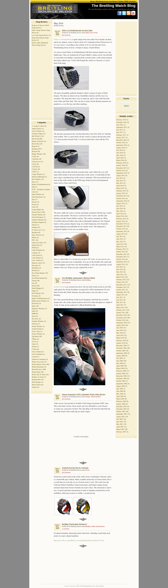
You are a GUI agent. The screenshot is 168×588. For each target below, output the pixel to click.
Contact (132, 1)
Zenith (34, 387)
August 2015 (120, 175)
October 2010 (120, 320)
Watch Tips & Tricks (39, 374)
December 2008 (121, 376)
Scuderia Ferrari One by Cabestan (75, 467)
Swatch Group (36, 329)
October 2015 (120, 170)
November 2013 (121, 226)
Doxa (33, 182)
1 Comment (65, 529)
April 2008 (119, 396)
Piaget (34, 291)
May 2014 (119, 211)
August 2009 (120, 356)
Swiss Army (36, 331)
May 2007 (119, 424)
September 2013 (121, 231)
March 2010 (120, 338)
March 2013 (120, 246)
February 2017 (121, 135)
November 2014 (121, 196)
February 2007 (121, 432)
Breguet (34, 146)
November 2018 (121, 122)
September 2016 (121, 145)
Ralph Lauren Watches (39, 301)
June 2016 (119, 153)
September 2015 (121, 173)
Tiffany (34, 339)
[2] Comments (66, 282)
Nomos (34, 275)
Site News (35, 319)
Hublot (34, 237)
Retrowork (35, 303)
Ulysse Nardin (36, 352)
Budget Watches (37, 154)
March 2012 (120, 277)
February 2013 (121, 249)
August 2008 (120, 386)
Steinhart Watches (38, 321)
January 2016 (120, 165)
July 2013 (119, 236)
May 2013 (119, 241)
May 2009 (119, 363)
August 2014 (120, 203)
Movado (34, 270)
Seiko (33, 311)
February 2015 (121, 191)
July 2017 (119, 130)
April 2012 (119, 274)
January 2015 (120, 193)
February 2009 (121, 371)
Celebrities (35, 159)
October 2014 (120, 198)
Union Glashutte (37, 354)
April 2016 (119, 158)
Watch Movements (38, 367)
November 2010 (121, 318)
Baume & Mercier (38, 141)
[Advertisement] (42, 80)
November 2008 (121, 378)
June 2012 (119, 269)
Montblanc (35, 268)
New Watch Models (38, 273)
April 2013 (119, 244)
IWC (33, 240)
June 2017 (119, 132)
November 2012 (121, 257)
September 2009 (121, 353)
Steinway (35, 324)
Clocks (34, 164)
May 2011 (119, 302)
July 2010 (119, 328)
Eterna (34, 202)
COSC (34, 172)
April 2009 (119, 366)
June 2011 (119, 300)
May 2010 (119, 333)
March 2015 (120, 188)
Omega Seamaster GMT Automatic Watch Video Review (83, 394)
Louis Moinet (36, 258)
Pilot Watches (36, 293)
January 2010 (120, 343)
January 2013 (120, 251)
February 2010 (121, 340)
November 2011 (121, 287)
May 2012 (119, 272)
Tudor (34, 344)
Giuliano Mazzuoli (38, 220)
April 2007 (119, 427)
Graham (34, 227)
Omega (34, 280)
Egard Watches (37, 194)
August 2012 (120, 264)
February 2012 (121, 279)
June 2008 (119, 391)
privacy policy (100, 586)
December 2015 (121, 168)
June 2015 (119, 180)
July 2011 (119, 297)
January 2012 (120, 282)
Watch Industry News (39, 364)
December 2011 (121, 285)
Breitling (35, 149)
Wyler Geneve (36, 385)
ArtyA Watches (37, 131)
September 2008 (121, 383)
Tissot (34, 341)
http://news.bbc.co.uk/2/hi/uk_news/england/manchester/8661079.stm (79, 540)
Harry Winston (37, 235)
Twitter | (121, 1)
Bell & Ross (36, 144)
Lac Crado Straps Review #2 (41, 35)
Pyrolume (35, 296)
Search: (126, 98)
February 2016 (121, 163)
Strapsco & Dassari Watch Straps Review (40, 26)
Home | (93, 1)
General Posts (36, 212)
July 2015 (119, 178)
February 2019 (121, 120)
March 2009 (120, 368)
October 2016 (120, 142)
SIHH (34, 313)
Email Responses (37, 197)
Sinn (33, 316)
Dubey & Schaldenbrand (40, 184)
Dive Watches (36, 179)
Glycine (34, 225)
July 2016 (119, 150)
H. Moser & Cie (37, 230)
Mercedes (35, 265)
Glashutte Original (38, 222)
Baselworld (35, 139)
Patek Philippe (36, 288)
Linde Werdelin (37, 250)
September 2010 (121, 323)
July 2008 (119, 389)
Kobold (34, 247)
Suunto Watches (37, 326)
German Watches (37, 214)
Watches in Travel (37, 377)
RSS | (127, 1)
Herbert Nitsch (59, 286)
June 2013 (119, 239)
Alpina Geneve (36, 128)
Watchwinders (36, 379)
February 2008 (121, 401)
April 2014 (119, 213)
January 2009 (120, 373)
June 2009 (119, 361)
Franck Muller (36, 209)
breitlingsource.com (88, 586)
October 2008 (120, 381)
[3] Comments (66, 35)
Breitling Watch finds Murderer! (74, 524)
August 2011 (120, 295)
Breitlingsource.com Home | (107, 1)
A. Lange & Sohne (38, 126)
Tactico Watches (37, 334)
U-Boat (34, 349)
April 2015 (119, 186)
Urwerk (34, 357)
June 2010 (119, 330)
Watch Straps (36, 372)
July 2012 (119, 267)
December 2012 (121, 254)
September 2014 (121, 201)
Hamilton (35, 232)
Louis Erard (36, 255)
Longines (35, 253)
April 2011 (119, 305)
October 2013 (120, 229)
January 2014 (120, 221)
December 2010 (121, 315)
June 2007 (119, 421)
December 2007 (121, 406)
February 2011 (121, 310)
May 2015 (119, 183)
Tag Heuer (35, 336)
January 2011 (120, 312)
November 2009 (121, 348)
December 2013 (121, 224)
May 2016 (119, 155)
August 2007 (120, 416)
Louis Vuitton (36, 260)
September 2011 (121, 292)
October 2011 (120, 290)
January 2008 (120, 404)
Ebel (33, 187)
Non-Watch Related (38, 278)
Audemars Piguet (37, 133)
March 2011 (120, 307)
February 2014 (121, 218)
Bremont (34, 151)
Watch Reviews (37, 369)
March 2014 (120, 216)
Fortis (34, 207)
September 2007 (121, 414)
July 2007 (119, 419)
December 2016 (121, 140)
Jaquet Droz (36, 245)
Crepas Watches (37, 174)
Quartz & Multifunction (39, 298)
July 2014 (119, 206)
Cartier (34, 156)
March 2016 (120, 160)
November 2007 (121, 409)
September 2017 (121, 127)
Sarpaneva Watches (38, 308)
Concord (34, 166)
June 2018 (119, 125)
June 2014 (119, 208)
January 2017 (120, 137)
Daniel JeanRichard (38, 177)
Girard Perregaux (37, 217)
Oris (33, 283)
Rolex (33, 306)
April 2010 (119, 335)
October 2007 (120, 411)
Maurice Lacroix (37, 263)
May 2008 (119, 394)
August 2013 (120, 234)
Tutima (34, 346)
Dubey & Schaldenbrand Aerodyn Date (77, 30)
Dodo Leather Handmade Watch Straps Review (40, 44)
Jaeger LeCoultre (37, 242)
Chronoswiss (36, 161)
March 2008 (120, 399)
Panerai (34, 286)
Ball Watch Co (36, 136)
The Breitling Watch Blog (114, 6)
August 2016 (120, 148)
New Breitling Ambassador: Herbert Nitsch (78, 278)
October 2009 (120, 351)
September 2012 (121, 262)
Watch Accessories (38, 362)
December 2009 (121, 345)
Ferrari (34, 204)
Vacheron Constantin (38, 359)
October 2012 (120, 259)
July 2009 (119, 358)
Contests (34, 169)
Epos (33, 199)
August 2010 (120, 325)
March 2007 (120, 429)
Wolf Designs (36, 382)
